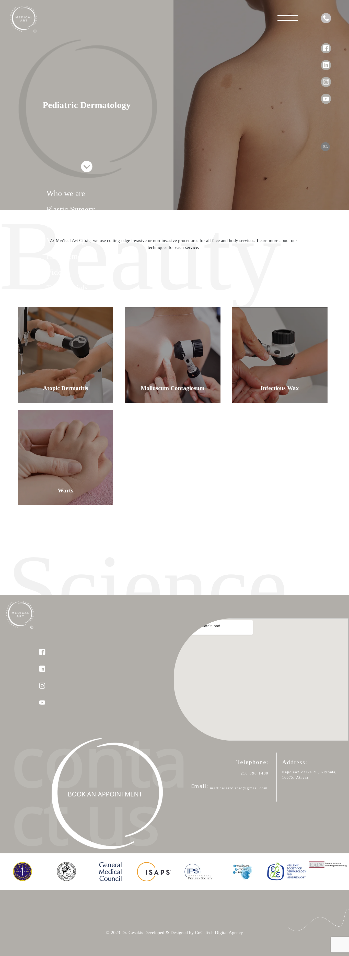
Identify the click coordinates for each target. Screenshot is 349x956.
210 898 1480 (255, 773)
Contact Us (64, 303)
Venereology (66, 240)
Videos (57, 272)
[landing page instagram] (326, 78)
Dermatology (67, 224)
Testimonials (67, 287)
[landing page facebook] (326, 44)
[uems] (22, 871)
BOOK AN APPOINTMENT (105, 794)
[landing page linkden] (326, 61)
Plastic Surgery (70, 209)
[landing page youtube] (326, 95)
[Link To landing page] (20, 13)
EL (325, 146)
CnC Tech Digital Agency (218, 932)
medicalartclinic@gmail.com (239, 788)
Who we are (65, 193)
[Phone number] (326, 18)
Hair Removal (69, 256)
